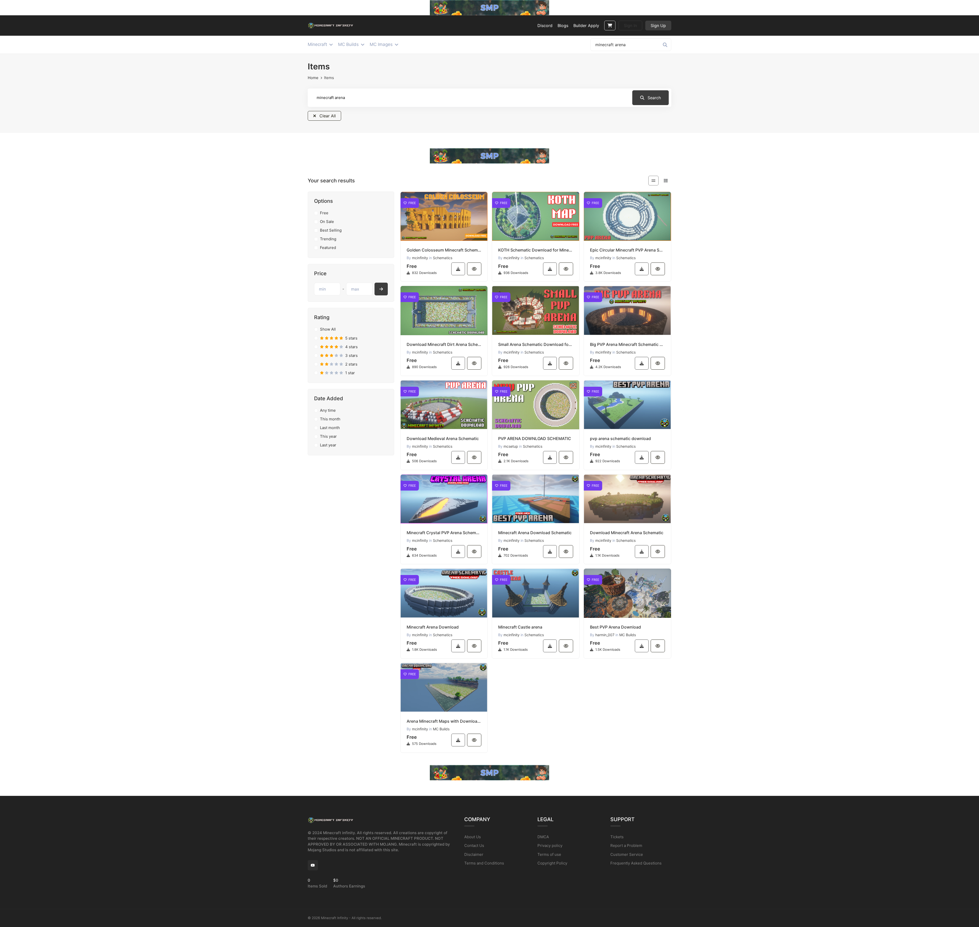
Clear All (327, 115)
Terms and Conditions (484, 863)
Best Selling (331, 230)
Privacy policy (549, 845)
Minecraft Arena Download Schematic (535, 532)
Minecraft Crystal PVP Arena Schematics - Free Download (444, 532)
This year (328, 436)
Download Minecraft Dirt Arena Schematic (444, 344)
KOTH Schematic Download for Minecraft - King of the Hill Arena (535, 250)
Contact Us (474, 845)
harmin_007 (604, 635)
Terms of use (549, 854)
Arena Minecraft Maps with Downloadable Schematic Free (444, 721)
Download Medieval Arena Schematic (443, 438)
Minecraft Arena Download (433, 627)
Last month (330, 427)
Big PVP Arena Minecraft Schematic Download (627, 344)
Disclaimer (473, 854)
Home (313, 77)
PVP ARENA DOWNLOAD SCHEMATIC (534, 438)
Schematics (442, 258)
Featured (328, 247)
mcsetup (511, 446)
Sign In (630, 25)
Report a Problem (626, 845)
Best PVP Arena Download (615, 627)
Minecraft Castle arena (520, 627)
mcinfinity (420, 258)
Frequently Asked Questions (636, 863)
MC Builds (627, 635)
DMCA (543, 836)
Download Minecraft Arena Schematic (626, 532)
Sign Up (658, 25)
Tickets (617, 836)
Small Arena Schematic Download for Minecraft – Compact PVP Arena (535, 344)
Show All (328, 329)
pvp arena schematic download (620, 438)
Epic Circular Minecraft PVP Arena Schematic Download (627, 250)
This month (330, 419)
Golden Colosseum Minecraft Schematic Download (444, 250)
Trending (328, 238)
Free (324, 212)
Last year (328, 445)
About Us (472, 836)
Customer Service (626, 854)
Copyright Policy (552, 863)
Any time (328, 410)
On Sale (327, 221)
